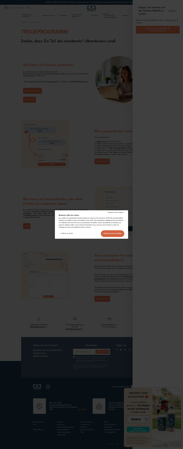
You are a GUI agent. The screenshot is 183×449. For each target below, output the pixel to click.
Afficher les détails (67, 233)
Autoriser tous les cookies (113, 233)
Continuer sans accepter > (116, 212)
